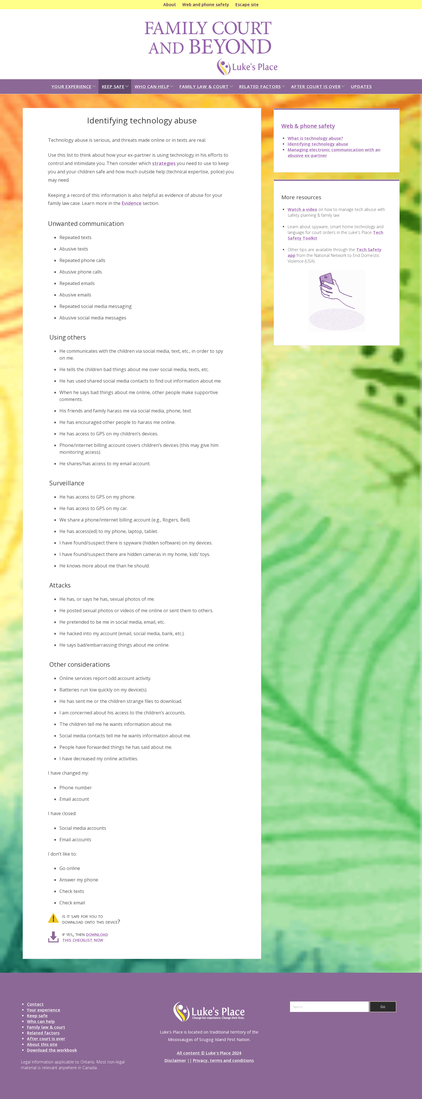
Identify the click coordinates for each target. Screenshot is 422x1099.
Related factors (260, 86)
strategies (164, 163)
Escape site (247, 4)
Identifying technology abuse (318, 144)
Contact (35, 1004)
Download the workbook (52, 1050)
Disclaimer (175, 1060)
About (169, 4)
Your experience (71, 86)
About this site (42, 1044)
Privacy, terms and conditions (223, 1060)
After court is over (315, 86)
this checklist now (82, 939)
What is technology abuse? (315, 138)
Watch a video (302, 209)
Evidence (132, 203)
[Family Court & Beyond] (211, 74)
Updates (361, 86)
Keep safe (113, 86)
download (97, 934)
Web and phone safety (205, 4)
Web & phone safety (308, 126)
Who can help (152, 86)
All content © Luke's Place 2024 (209, 1053)
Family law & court (204, 86)
